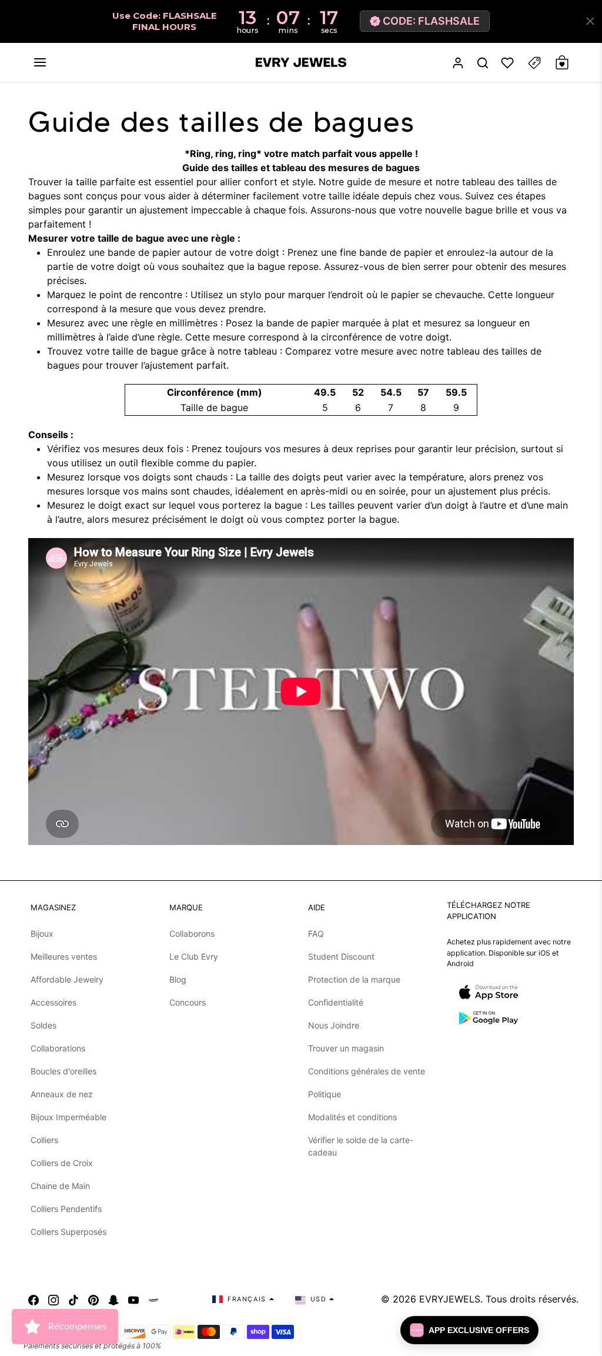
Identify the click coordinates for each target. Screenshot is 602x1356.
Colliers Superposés (68, 1232)
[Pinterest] (93, 1299)
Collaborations (58, 1048)
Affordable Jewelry (67, 979)
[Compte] (457, 62)
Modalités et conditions (352, 1117)
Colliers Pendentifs (66, 1209)
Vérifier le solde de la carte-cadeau (360, 1146)
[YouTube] (133, 1299)
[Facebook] (34, 1299)
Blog (177, 979)
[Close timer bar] (590, 21)
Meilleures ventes (64, 956)
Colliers (44, 1140)
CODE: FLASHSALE (431, 21)
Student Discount (341, 956)
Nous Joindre (333, 1025)
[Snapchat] (113, 1299)
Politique (324, 1094)
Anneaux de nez (62, 1094)
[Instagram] (53, 1299)
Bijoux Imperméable (68, 1117)
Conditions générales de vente (366, 1071)
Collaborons (192, 933)
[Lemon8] (153, 1299)
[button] (40, 62)
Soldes (43, 1025)
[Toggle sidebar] (534, 62)
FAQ (316, 933)
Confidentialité (335, 1002)
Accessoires (53, 1002)
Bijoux (42, 933)
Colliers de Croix (62, 1163)
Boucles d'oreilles (63, 1071)
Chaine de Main (60, 1186)
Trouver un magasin (346, 1048)
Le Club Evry (193, 956)
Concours (187, 1002)
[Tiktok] (73, 1299)
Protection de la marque (354, 979)
